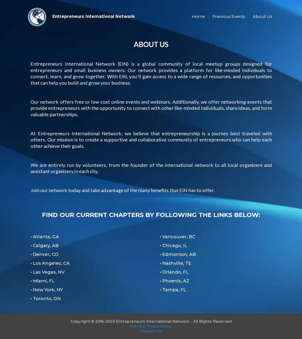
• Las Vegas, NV (48, 272)
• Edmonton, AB (178, 254)
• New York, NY (47, 289)
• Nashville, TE (175, 263)
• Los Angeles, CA (50, 263)
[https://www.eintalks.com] (37, 17)
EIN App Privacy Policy (151, 326)
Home (198, 16)
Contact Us (151, 331)
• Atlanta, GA (45, 236)
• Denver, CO (44, 254)
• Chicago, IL (173, 245)
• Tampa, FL (173, 289)
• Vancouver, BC (177, 236)
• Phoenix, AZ (174, 281)
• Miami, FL (43, 281)
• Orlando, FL (174, 272)
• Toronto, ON (46, 298)
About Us (262, 16)
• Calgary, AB (45, 245)
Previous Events (228, 16)
